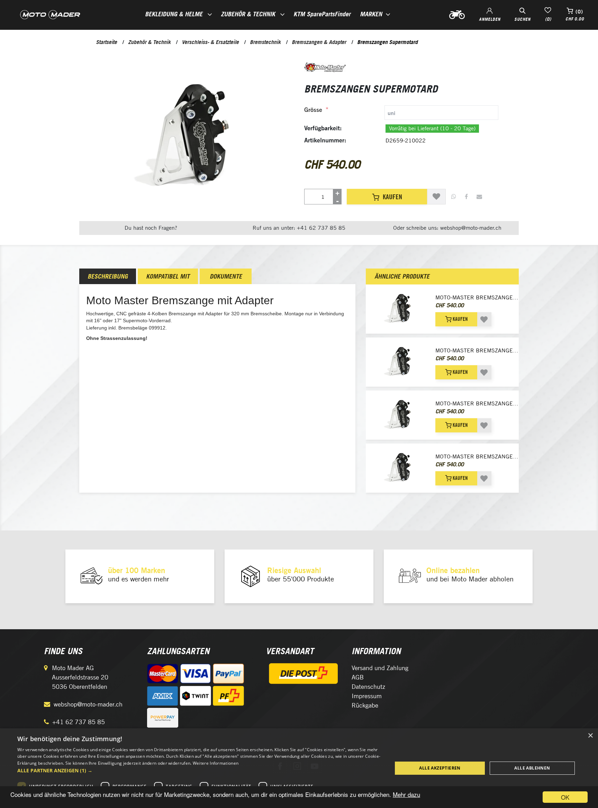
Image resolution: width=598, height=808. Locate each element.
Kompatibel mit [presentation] (168, 276)
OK (565, 797)
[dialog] (299, 768)
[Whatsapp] (453, 196)
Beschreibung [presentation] (108, 276)
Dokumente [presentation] (226, 276)
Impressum (367, 696)
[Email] (479, 196)
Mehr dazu (406, 794)
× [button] (590, 735)
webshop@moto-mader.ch (88, 704)
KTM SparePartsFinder (322, 14)
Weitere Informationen (215, 763)
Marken (371, 14)
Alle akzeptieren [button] (439, 768)
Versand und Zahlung (380, 667)
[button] (199, 770)
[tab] (401, 112)
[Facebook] (466, 196)
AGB (358, 677)
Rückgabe (365, 705)
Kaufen (392, 197)
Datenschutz (368, 686)
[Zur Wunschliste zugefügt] (436, 196)
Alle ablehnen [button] (532, 768)
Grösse (313, 109)
